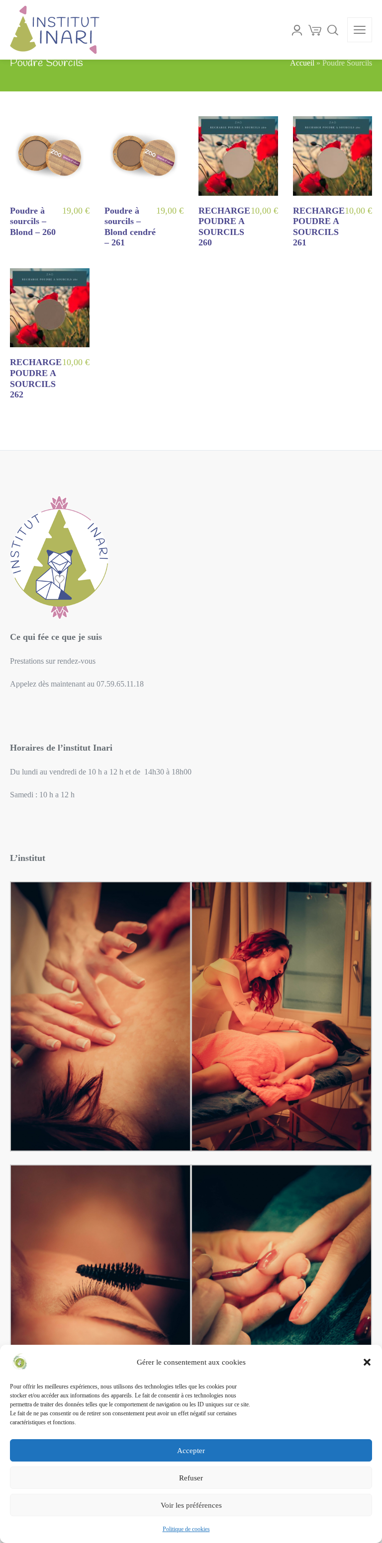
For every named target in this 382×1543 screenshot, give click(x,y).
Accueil (302, 63)
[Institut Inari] (54, 30)
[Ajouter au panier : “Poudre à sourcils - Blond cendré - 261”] (176, 239)
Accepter (191, 1451)
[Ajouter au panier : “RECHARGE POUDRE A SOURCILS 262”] (82, 391)
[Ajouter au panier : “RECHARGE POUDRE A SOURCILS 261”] (364, 239)
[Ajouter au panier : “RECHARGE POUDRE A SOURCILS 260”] (270, 239)
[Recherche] (332, 29)
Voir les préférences (191, 1505)
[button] (367, 1362)
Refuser (191, 1478)
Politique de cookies (186, 1529)
